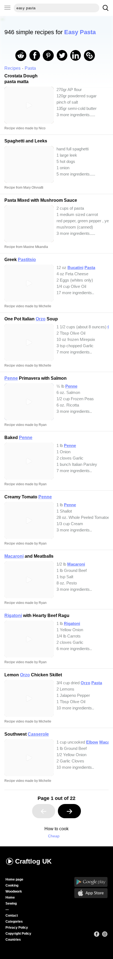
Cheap (54, 836)
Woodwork (13, 891)
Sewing (11, 903)
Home (10, 897)
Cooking (11, 885)
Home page (14, 879)
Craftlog (33, 861)
